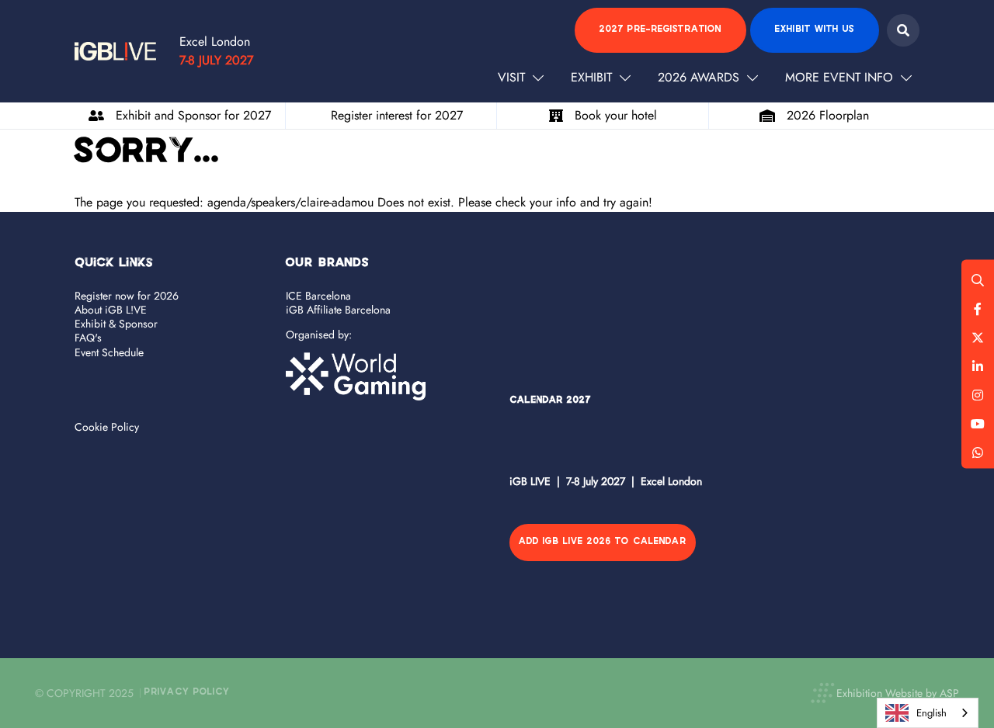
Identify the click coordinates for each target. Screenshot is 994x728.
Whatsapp (977, 452)
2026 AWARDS (698, 77)
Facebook (977, 308)
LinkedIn (977, 366)
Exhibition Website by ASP (897, 693)
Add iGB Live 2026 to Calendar (602, 542)
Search (903, 30)
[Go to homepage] (115, 51)
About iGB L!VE (111, 309)
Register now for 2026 (127, 295)
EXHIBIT (591, 77)
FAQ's (88, 337)
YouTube (977, 423)
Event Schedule (109, 352)
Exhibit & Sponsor (116, 323)
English (931, 712)
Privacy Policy (187, 692)
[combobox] (927, 713)
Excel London (214, 41)
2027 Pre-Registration (660, 30)
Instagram (977, 395)
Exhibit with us (814, 30)
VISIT (511, 77)
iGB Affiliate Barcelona (338, 309)
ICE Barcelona (318, 295)
